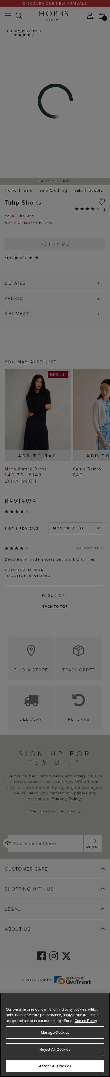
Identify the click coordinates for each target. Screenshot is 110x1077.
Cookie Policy (86, 1021)
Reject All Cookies (55, 1049)
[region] (55, 1035)
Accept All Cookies (55, 1066)
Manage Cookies (55, 1032)
